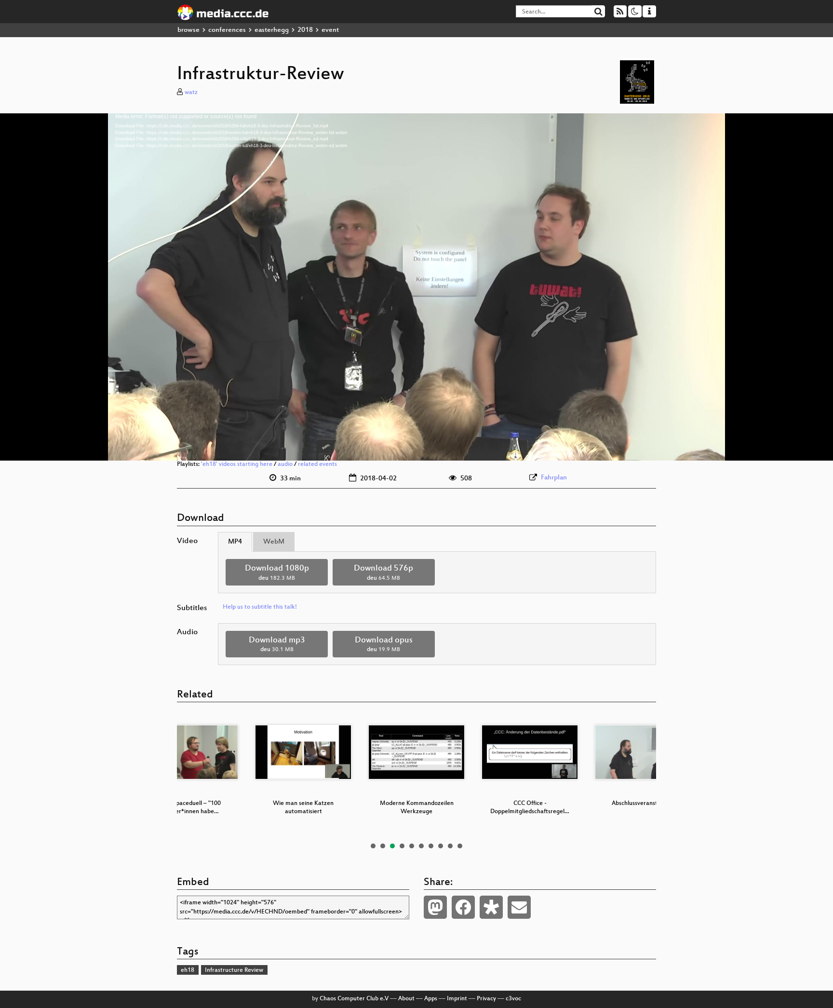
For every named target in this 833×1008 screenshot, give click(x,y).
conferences (227, 30)
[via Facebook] (463, 907)
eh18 (187, 970)
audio (285, 464)
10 (459, 846)
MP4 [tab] (235, 542)
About (406, 998)
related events (317, 464)
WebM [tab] (273, 542)
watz (191, 92)
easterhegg (272, 30)
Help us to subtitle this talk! (260, 607)
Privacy (486, 998)
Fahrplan (554, 478)
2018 (305, 30)
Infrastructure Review (234, 970)
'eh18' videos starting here (236, 464)
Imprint (457, 998)
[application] (416, 287)
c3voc (513, 998)
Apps (430, 998)
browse (188, 30)
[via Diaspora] (491, 907)
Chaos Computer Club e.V (354, 998)
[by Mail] (519, 907)
